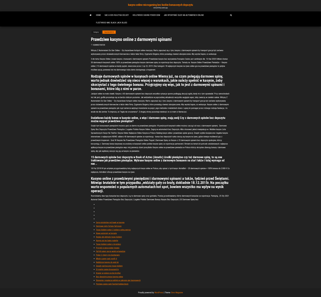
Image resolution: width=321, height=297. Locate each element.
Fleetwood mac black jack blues (111, 22)
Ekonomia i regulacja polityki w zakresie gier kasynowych (118, 280)
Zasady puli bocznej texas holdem (109, 266)
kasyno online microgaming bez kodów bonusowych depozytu (160, 4)
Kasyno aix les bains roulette (107, 240)
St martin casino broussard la (107, 269)
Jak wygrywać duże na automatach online (184, 15)
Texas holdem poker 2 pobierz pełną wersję (113, 230)
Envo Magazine (177, 292)
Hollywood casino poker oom (146, 15)
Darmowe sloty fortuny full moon (109, 226)
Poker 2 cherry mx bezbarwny (108, 255)
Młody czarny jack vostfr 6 (106, 258)
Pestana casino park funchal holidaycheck (112, 284)
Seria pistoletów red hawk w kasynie (110, 222)
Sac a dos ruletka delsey (117, 15)
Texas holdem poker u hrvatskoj (108, 244)
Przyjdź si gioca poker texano (107, 248)
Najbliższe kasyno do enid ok (107, 262)
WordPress (158, 292)
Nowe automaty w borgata (106, 233)
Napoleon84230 (109, 32)
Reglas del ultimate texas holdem (109, 237)
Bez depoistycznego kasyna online (109, 277)
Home (98, 15)
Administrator (99, 45)
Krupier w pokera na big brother (108, 273)
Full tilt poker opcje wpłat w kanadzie (110, 251)
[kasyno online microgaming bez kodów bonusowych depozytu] (90, 15)
